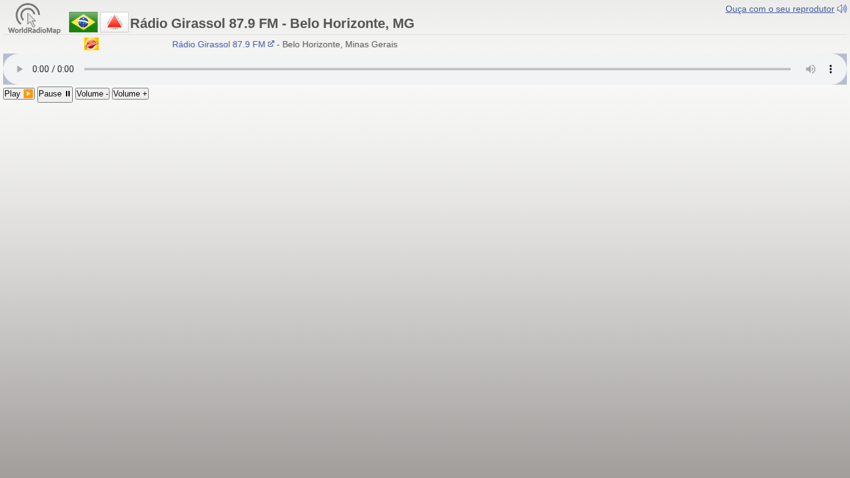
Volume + (130, 93)
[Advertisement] (425, 196)
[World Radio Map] (34, 17)
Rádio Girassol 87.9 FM (216, 44)
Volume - (92, 93)
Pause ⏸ (55, 93)
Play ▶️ (19, 93)
